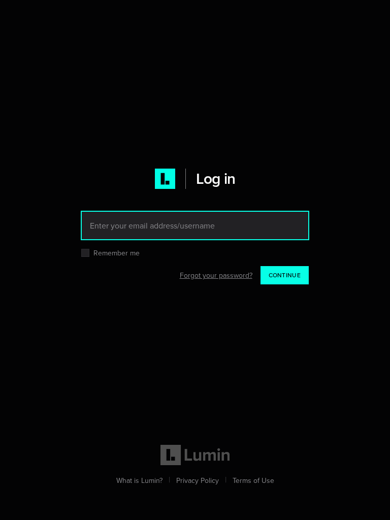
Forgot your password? (216, 275)
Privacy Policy (197, 480)
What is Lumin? (139, 480)
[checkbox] (85, 253)
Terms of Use (253, 480)
